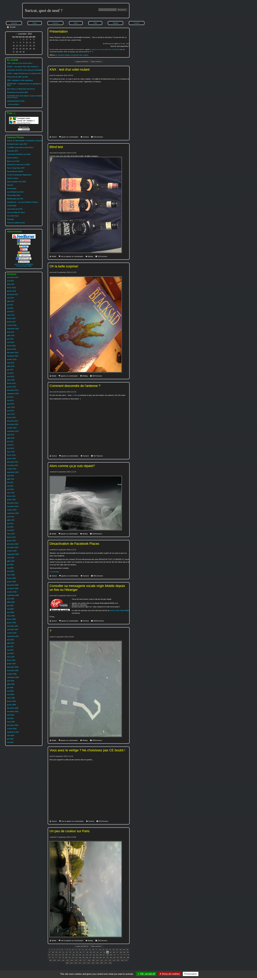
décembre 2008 (12, 585)
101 (58, 960)
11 (76, 949)
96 (121, 957)
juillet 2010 (10, 520)
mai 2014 (10, 400)
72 (121, 955)
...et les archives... (13, 104)
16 (93, 949)
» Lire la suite (54, 572)
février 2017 (11, 318)
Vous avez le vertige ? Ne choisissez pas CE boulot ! (87, 750)
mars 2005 (11, 722)
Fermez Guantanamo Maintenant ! (19, 175)
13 (83, 949)
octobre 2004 (12, 728)
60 (80, 955)
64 (94, 955)
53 (56, 955)
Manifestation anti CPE (15, 199)
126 (101, 963)
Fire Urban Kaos (13, 216)
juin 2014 (10, 397)
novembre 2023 (12, 277)
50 (128, 952)
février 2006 (11, 701)
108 (89, 960)
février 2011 (11, 496)
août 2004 (10, 735)
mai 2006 (10, 691)
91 (104, 957)
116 (122, 960)
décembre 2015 (12, 352)
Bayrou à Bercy (12, 158)
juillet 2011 (10, 479)
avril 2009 (10, 571)
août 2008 (10, 599)
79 (63, 957)
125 (97, 963)
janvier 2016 (11, 349)
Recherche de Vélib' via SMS (17, 77)
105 (76, 960)
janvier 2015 (11, 387)
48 (121, 952)
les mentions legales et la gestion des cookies (71, 55)
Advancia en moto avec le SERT (18, 164)
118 (67, 963)
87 (90, 957)
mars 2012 (11, 452)
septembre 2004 (13, 732)
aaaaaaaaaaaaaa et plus (16, 101)
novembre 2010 (12, 506)
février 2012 (11, 455)
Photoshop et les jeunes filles (17, 92)
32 (67, 952)
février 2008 (11, 619)
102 (63, 960)
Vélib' (95, 23)
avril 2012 (10, 448)
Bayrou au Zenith (13, 161)
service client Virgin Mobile (119, 610)
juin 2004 (10, 739)
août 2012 (10, 434)
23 (117, 949)
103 (67, 960)
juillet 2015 (10, 366)
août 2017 (10, 298)
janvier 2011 (11, 499)
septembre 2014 (13, 393)
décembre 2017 (12, 294)
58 (73, 955)
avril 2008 (10, 612)
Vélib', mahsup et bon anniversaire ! (20, 63)
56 (66, 955)
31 (63, 952)
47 (117, 952)
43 (104, 952)
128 (110, 963)
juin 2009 (10, 564)
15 (90, 949)
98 (128, 957)
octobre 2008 (12, 592)
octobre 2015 (12, 359)
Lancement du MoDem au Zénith (18, 154)
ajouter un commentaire (69, 137)
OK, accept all (147, 974)
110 (97, 960)
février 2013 (11, 417)
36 (80, 952)
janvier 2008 (11, 623)
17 (96, 949)
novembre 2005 (12, 711)
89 (97, 957)
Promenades (11, 188)
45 (111, 952)
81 (70, 957)
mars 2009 (11, 575)
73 (125, 955)
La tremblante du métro (15, 192)
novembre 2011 (12, 465)
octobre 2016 (12, 325)
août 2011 (10, 476)
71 (118, 955)
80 (66, 957)
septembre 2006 (13, 677)
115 (118, 960)
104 (71, 960)
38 (87, 952)
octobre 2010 (12, 510)
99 (50, 960)
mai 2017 (10, 308)
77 (56, 957)
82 (73, 957)
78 (60, 957)
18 (100, 949)
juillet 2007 (10, 643)
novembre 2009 (12, 547)
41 (97, 952)
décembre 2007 (12, 626)
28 (53, 952)
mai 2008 (10, 609)
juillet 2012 (10, 438)
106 (80, 960)
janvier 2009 (11, 581)
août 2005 (10, 715)
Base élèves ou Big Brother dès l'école (21, 89)
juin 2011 (10, 482)
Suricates (10, 219)
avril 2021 (10, 281)
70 (114, 955)
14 (86, 949)
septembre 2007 (13, 636)
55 (63, 955)
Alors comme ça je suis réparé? (72, 466)
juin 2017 (10, 305)
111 (101, 960)
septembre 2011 (13, 472)
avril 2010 (10, 530)
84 (80, 957)
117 (126, 960)
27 (50, 952)
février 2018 (11, 287)
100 (54, 960)
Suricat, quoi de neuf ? (43, 10)
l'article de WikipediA (113, 49)
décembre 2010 (12, 503)
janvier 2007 (11, 664)
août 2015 (10, 363)
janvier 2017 (11, 322)
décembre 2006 (12, 667)
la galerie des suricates (97, 49)
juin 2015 (10, 370)
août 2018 (10, 284)
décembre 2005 (12, 708)
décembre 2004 (12, 725)
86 (87, 957)
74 (128, 955)
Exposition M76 (12, 151)
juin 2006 (10, 687)
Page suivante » (96, 61)
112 (105, 960)
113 (110, 960)
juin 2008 (10, 605)
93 (111, 957)
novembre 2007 (12, 629)
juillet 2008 (10, 602)
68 (107, 955)
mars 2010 (11, 534)
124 (92, 963)
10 (73, 949)
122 (84, 963)
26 (127, 949)
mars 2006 (11, 698)
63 (90, 955)
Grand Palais (11, 205)
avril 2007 (10, 653)
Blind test (56, 147)
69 (111, 955)
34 (74, 952)
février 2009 (11, 578)
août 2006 (10, 681)
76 (53, 957)
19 (103, 949)
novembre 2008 (12, 588)
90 (101, 957)
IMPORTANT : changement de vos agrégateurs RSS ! (24, 84)
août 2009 (10, 558)
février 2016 (11, 346)
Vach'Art (10, 185)
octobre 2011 (11, 469)
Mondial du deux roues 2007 (17, 144)
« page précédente (81, 61)
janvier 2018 (11, 291)
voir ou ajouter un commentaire (72, 256)
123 (88, 963)
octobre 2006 (12, 674)
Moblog (115, 23)
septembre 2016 (13, 329)
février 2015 (11, 383)
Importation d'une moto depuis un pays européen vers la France (24, 96)
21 (110, 949)
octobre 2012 (12, 428)
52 (53, 955)
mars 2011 (11, 493)
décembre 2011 (12, 462)
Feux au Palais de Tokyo (16, 212)
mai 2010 (10, 527)
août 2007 (10, 640)
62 (87, 955)
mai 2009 (10, 568)
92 (107, 957)
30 (60, 952)
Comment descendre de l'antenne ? (75, 386)
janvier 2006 (11, 705)
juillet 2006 (10, 684)
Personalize (190, 974)
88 (94, 957)
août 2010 (10, 517)
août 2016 (10, 332)
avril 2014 (10, 404)
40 (94, 952)
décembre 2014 (12, 390)
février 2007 (11, 660)
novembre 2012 (12, 424)
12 (79, 949)
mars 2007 (11, 657)
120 (75, 963)
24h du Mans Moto (13, 195)
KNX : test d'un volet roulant (70, 69)
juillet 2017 (10, 301)
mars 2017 (11, 315)
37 (84, 952)
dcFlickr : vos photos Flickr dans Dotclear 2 (23, 66)
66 (101, 955)
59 (77, 955)
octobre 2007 (12, 633)
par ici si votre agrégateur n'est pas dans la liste (24, 265)
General (86, 137)
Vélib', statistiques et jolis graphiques (20, 80)
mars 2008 (11, 616)
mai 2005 (10, 718)
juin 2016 (10, 339)
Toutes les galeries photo (16, 223)
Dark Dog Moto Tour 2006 (16, 182)
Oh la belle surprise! (64, 266)
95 (118, 957)
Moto (76, 23)
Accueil (12, 27)
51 (49, 955)
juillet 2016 (10, 335)
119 (71, 963)
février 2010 (11, 537)
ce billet (74, 395)
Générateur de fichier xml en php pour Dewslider (24, 70)
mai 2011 (10, 486)
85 (83, 957)
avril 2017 (10, 311)
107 (84, 960)
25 (124, 949)
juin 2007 (10, 646)
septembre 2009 (13, 554)
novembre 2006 (12, 670)
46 (114, 952)
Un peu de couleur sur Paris (70, 831)
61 (83, 955)
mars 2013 (11, 414)
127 (105, 963)
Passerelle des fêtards (15, 171)
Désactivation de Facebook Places (74, 543)
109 (93, 960)
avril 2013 (10, 411)
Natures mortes (12, 178)
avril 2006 (10, 694)
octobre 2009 (12, 551)
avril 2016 (10, 342)
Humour (55, 23)
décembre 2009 (12, 544)
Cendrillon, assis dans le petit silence (20, 147)
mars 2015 (11, 380)
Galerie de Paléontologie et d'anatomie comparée (24, 140)
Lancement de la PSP (14, 209)
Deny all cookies (171, 974)
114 (114, 960)
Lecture (136, 23)
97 (125, 957)
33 (70, 952)
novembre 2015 (12, 356)
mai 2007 (10, 650)
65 (97, 955)
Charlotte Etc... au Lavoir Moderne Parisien (22, 202)
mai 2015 (10, 373)
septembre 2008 (13, 595)
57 (70, 955)
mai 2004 (10, 742)
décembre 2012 (12, 421)
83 (77, 957)
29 (56, 952)
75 (49, 957)
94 (114, 957)
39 (91, 952)
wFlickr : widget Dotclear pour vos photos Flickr (24, 73)
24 (120, 949)
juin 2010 (10, 523)
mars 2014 (11, 407)
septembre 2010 (13, 513)
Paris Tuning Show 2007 (16, 168)
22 (114, 949)
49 (124, 952)
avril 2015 (10, 376)
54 (60, 955)
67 (104, 955)
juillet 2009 (10, 561)
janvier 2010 (11, 540)
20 (107, 949)
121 (80, 963)
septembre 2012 (13, 431)
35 (77, 952)
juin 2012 (10, 441)
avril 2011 (10, 489)
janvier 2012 (11, 458)
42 (101, 952)
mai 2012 (10, 445)
